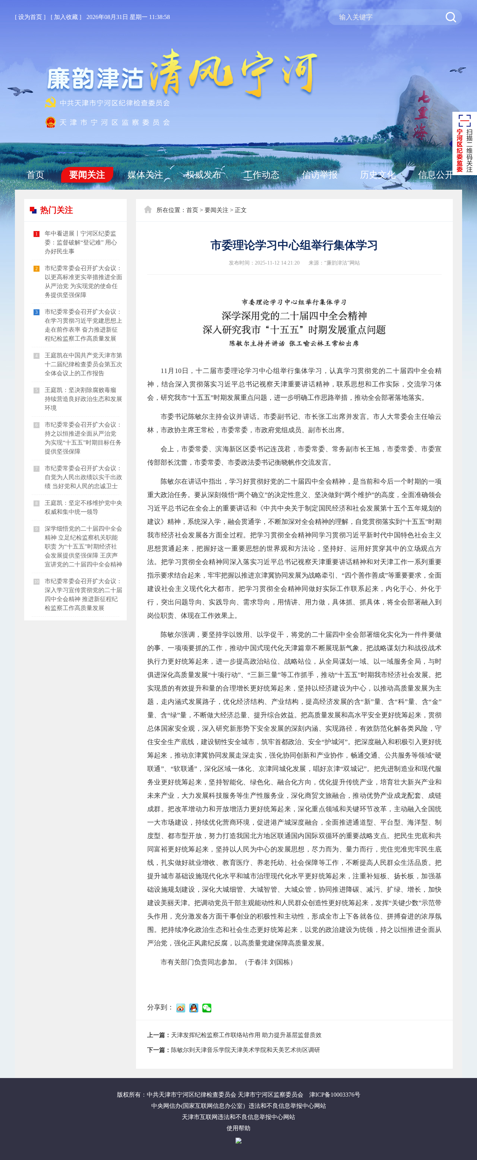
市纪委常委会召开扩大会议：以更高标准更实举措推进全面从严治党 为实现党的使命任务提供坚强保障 (83, 281)
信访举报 (320, 175)
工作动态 (261, 175)
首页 (35, 175)
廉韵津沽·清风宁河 (184, 88)
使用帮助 (238, 1128)
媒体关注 (145, 175)
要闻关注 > (219, 210)
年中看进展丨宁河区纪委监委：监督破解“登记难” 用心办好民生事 (81, 242)
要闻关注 (87, 175)
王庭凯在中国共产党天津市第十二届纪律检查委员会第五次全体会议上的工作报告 (83, 364)
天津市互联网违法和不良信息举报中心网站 (238, 1117)
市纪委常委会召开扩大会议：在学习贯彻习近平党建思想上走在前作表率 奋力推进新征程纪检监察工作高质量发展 (83, 325)
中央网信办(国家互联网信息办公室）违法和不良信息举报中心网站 (238, 1106)
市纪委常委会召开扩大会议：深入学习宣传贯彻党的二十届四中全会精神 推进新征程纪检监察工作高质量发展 (83, 594)
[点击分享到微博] (180, 1007)
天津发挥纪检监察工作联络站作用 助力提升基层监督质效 (246, 1035)
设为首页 (30, 17)
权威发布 (203, 175)
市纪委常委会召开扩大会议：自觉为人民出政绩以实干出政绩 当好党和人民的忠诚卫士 (83, 477)
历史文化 (378, 175)
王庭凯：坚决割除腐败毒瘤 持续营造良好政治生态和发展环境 (83, 399)
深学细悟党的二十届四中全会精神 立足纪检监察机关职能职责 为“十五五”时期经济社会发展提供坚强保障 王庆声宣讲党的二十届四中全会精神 (83, 546)
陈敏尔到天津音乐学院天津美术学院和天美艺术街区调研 (245, 1050)
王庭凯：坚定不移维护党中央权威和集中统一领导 (83, 507)
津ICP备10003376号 (334, 1094)
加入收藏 (66, 17)
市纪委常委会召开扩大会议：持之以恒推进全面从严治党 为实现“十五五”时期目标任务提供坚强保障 (83, 438)
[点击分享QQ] (193, 1007)
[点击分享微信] (206, 1007)
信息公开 (436, 175)
